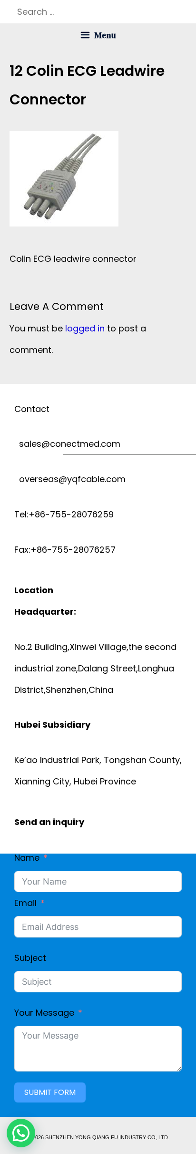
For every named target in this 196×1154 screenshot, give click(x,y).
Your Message (44, 1013)
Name (26, 858)
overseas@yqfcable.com (70, 479)
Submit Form (50, 1092)
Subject (30, 958)
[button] (21, 1133)
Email (25, 903)
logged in (85, 328)
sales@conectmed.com (67, 444)
